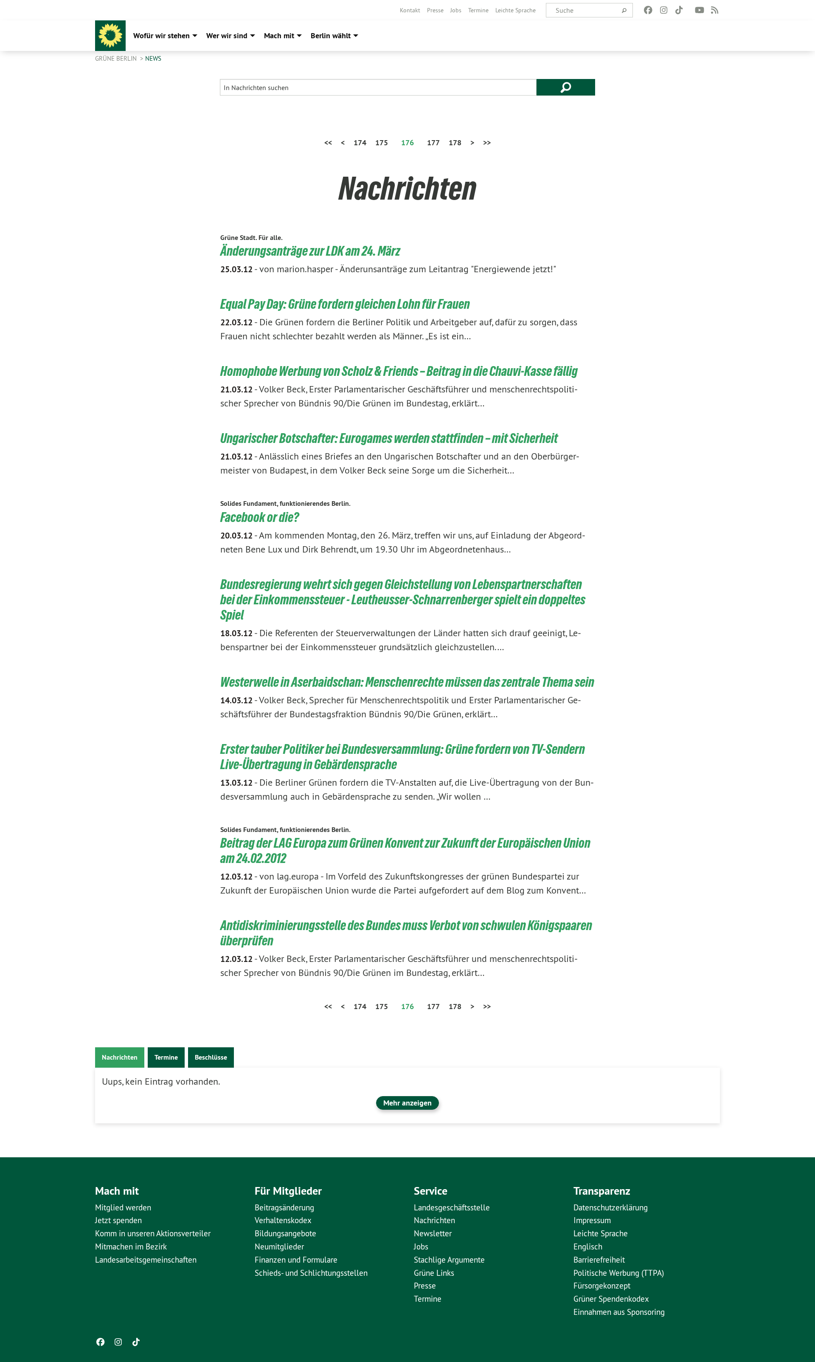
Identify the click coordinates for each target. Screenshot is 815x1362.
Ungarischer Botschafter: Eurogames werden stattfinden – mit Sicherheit (389, 438)
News (153, 58)
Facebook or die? (259, 517)
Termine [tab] (166, 1057)
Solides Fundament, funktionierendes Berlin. (285, 503)
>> (487, 142)
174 (360, 142)
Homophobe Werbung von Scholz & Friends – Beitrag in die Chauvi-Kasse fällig (399, 371)
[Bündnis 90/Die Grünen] (110, 35)
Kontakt (410, 10)
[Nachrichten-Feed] (715, 10)
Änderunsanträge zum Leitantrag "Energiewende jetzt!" (388, 269)
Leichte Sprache (515, 10)
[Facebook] (648, 10)
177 (433, 142)
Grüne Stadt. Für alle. (251, 237)
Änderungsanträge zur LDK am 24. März (310, 251)
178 (455, 142)
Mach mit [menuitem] (279, 35)
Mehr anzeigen (407, 1103)
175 (381, 142)
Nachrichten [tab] (120, 1057)
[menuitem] (410, 10)
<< (328, 142)
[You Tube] (699, 10)
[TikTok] (679, 10)
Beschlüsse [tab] (211, 1057)
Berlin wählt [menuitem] (331, 35)
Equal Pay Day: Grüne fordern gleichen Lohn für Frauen (345, 304)
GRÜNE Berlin (116, 58)
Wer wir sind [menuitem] (226, 35)
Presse (435, 10)
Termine (478, 10)
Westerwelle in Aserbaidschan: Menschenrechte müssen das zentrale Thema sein (407, 682)
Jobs (455, 10)
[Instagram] (663, 10)
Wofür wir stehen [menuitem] (161, 35)
